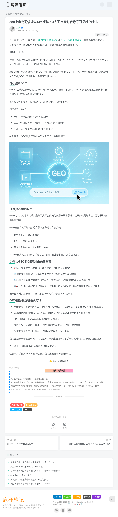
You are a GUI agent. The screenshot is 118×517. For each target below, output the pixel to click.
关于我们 (86, 497)
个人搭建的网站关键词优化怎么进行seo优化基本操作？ (35, 470)
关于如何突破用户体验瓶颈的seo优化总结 (29, 479)
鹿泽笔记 (71, 502)
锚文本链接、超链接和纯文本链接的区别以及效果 (32, 462)
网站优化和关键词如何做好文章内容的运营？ (30, 483)
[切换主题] (112, 499)
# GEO (27, 409)
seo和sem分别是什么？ (21, 475)
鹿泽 (18, 27)
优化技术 (32, 405)
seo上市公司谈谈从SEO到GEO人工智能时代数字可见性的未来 (53, 21)
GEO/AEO (19, 14)
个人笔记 (96, 497)
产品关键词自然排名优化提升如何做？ (27, 466)
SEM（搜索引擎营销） (72, 40)
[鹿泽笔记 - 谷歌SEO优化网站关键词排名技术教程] (14, 499)
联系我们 (77, 497)
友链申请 (57, 497)
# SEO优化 (16, 409)
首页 (9, 14)
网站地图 (67, 497)
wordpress (82, 502)
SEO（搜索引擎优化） (46, 40)
